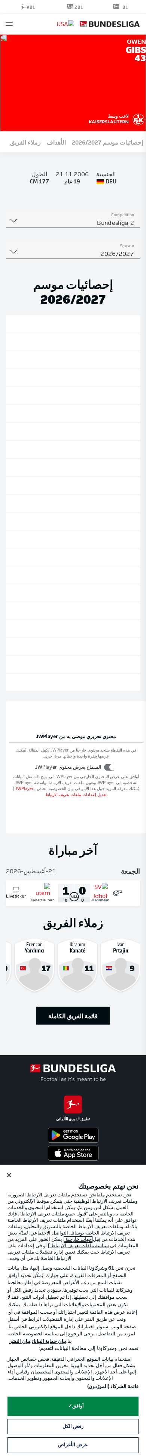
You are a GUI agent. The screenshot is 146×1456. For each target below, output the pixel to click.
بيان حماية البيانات (49, 1341)
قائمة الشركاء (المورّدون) (113, 1386)
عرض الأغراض (73, 1445)
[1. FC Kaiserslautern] (138, 118)
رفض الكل (73, 1426)
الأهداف (56, 142)
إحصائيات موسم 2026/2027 (107, 142)
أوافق (78, 1406)
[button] (9, 24)
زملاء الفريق (25, 142)
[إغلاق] (9, 1175)
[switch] (110, 767)
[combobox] (73, 223)
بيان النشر (19, 1341)
